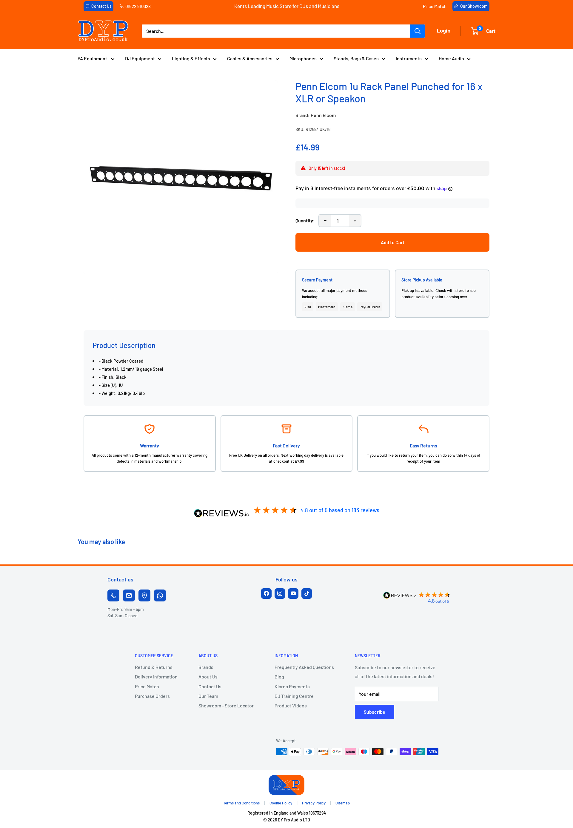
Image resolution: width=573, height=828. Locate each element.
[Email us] (129, 595)
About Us (208, 676)
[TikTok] (306, 593)
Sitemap (342, 803)
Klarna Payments (292, 686)
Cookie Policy (280, 803)
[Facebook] (266, 593)
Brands (205, 667)
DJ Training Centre (294, 696)
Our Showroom (474, 6)
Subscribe (374, 712)
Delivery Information (156, 676)
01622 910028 (138, 6)
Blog (279, 676)
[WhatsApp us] (160, 595)
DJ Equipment (140, 58)
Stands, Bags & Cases (356, 58)
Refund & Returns (153, 667)
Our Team (208, 696)
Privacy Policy (314, 803)
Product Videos (291, 705)
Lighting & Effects (191, 58)
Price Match (434, 6)
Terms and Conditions (241, 803)
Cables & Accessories (249, 58)
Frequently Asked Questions (304, 667)
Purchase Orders (152, 696)
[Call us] (113, 595)
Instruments (409, 58)
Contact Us (101, 6)
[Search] (417, 31)
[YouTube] (293, 593)
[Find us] (144, 595)
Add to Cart (392, 242)
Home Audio (451, 58)
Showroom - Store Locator (226, 705)
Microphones (303, 58)
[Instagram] (280, 593)
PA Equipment (93, 58)
